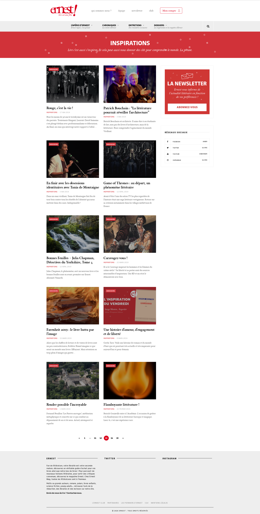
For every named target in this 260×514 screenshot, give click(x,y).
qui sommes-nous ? (101, 10)
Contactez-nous (74, 493)
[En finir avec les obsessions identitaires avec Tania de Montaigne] (72, 159)
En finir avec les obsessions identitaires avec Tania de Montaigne (72, 185)
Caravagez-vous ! (115, 257)
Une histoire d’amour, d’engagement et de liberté (129, 331)
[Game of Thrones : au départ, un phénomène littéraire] (130, 159)
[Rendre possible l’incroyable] (72, 380)
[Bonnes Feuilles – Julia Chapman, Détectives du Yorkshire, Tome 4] (72, 234)
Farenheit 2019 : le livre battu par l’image (70, 331)
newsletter (137, 10)
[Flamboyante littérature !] (130, 380)
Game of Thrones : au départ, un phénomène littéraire (127, 185)
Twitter (189, 148)
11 (95, 438)
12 (101, 438)
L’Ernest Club (98, 503)
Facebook (189, 142)
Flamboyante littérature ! (121, 404)
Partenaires (113, 503)
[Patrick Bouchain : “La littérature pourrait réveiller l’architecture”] (130, 84)
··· (90, 438)
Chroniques (109, 26)
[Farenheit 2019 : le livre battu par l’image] (72, 305)
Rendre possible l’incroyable (66, 404)
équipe (121, 10)
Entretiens (138, 26)
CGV (147, 503)
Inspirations (51, 112)
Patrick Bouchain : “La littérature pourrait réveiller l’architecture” (127, 110)
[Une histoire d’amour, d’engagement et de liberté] (130, 305)
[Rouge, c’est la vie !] (72, 84)
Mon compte (169, 10)
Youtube (189, 154)
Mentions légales (159, 503)
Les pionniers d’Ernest (131, 503)
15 (117, 438)
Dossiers (168, 26)
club (151, 10)
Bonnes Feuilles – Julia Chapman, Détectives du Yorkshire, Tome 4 (70, 259)
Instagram (189, 160)
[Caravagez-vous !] (130, 234)
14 (112, 438)
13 (106, 438)
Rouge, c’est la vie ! (59, 107)
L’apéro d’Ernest (80, 26)
